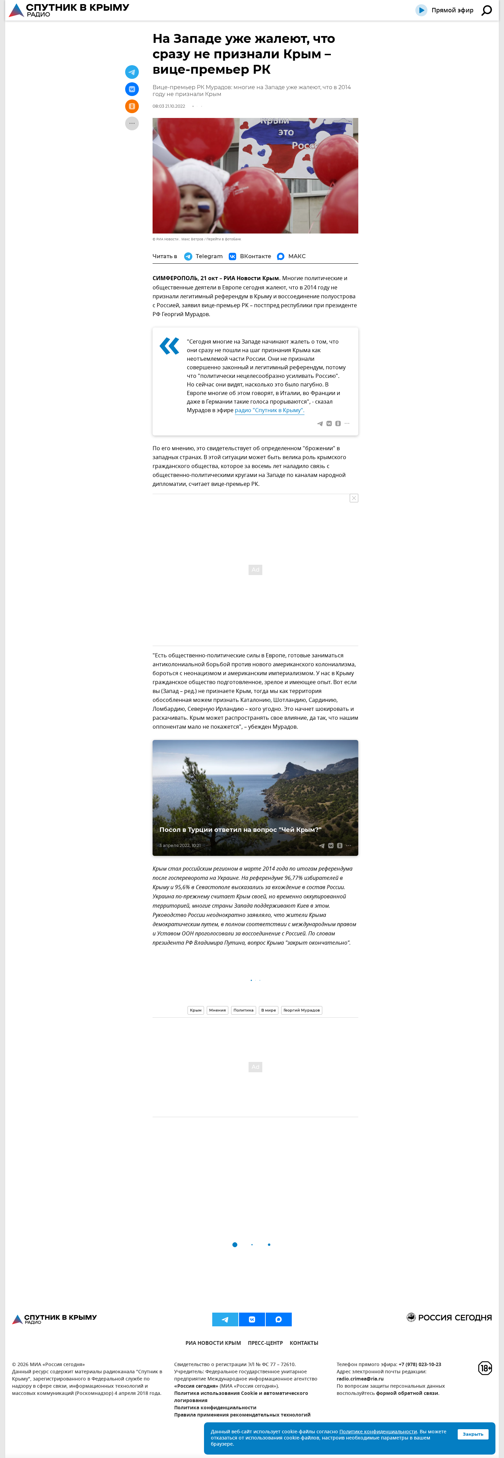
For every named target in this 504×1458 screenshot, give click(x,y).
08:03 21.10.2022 (169, 106)
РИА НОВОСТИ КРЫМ (213, 1344)
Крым (196, 1010)
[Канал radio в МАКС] (279, 1319)
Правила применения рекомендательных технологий (242, 1415)
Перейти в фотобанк (223, 239)
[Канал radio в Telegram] (225, 1319)
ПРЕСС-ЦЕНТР (265, 1344)
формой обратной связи (407, 1394)
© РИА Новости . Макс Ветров (178, 239)
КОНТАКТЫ (304, 1344)
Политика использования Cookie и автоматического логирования (241, 1397)
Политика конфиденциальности (215, 1408)
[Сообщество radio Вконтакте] (252, 1319)
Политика (243, 1010)
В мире (268, 1010)
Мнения (217, 1010)
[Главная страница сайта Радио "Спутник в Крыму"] (69, 10)
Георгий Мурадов (302, 1010)
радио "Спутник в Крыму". (269, 410)
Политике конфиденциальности (378, 1432)
